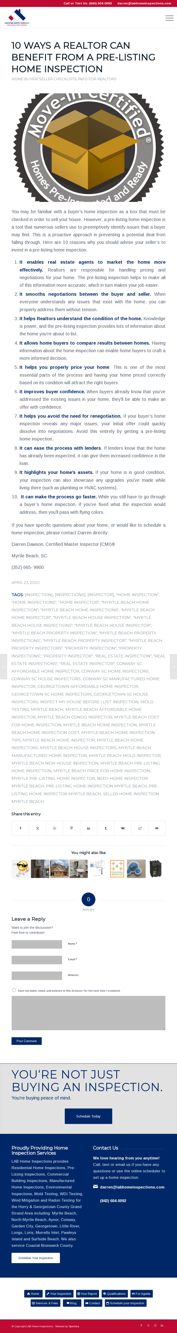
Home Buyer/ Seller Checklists (44, 79)
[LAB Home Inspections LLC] (16, 17)
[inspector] (101, 594)
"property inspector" (68, 655)
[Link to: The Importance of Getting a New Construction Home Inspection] (59, 869)
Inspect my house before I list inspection (89, 701)
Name (72, 943)
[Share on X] (37, 828)
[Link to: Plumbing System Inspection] (78, 869)
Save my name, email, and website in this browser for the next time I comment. (69, 990)
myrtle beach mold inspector (125, 755)
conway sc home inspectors (115, 671)
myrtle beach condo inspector (75, 717)
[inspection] (39, 594)
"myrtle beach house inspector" (112, 625)
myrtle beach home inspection (100, 724)
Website (73, 975)
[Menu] (167, 17)
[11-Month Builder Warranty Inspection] (173, 666)
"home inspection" (137, 594)
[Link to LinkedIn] (162, 1325)
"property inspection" (90, 648)
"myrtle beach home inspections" (79, 609)
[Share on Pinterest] (71, 828)
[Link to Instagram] (155, 1325)
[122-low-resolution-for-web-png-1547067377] (88, 147)
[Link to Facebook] (141, 1325)
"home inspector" (78, 602)
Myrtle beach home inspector (59, 740)
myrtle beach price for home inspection (101, 770)
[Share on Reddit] (139, 828)
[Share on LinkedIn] (88, 828)
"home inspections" (34, 602)
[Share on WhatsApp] (54, 828)
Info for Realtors (97, 79)
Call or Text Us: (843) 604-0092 (88, 3)
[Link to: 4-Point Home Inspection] (117, 869)
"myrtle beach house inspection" (92, 617)
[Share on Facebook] (20, 828)
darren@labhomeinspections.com (144, 3)
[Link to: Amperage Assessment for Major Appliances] (155, 869)
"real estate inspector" (87, 663)
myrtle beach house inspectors (78, 747)
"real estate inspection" (123, 655)
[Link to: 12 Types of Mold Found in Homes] (136, 869)
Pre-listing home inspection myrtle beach (96, 785)
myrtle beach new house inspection (55, 763)
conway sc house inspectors (46, 678)
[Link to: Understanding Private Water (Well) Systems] (97, 869)
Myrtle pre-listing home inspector (53, 778)
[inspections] (70, 594)
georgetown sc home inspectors (52, 694)
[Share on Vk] (122, 828)
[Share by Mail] (156, 828)
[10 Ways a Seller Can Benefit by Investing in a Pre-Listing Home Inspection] (3, 666)
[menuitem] (167, 17)
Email (72, 959)
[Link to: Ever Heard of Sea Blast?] (40, 869)
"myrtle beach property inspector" (84, 640)
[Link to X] (148, 1325)
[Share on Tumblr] (105, 828)
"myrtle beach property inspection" (54, 632)
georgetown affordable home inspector (88, 686)
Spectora (74, 1326)
